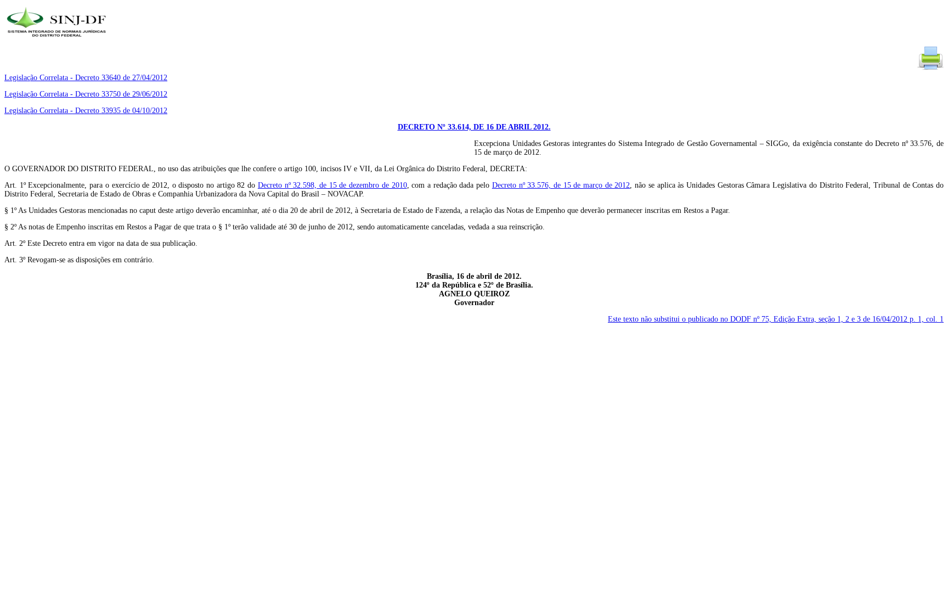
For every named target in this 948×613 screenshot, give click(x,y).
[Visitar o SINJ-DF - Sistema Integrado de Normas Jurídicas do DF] (57, 40)
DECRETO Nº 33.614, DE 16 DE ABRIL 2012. (474, 127)
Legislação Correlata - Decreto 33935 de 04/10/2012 (85, 110)
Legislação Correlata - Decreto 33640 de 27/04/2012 (85, 78)
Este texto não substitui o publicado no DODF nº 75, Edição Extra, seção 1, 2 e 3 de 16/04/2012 (776, 319)
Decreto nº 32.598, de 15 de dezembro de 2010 (332, 185)
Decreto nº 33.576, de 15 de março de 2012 (561, 185)
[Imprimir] (930, 69)
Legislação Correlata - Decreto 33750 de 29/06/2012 (85, 94)
